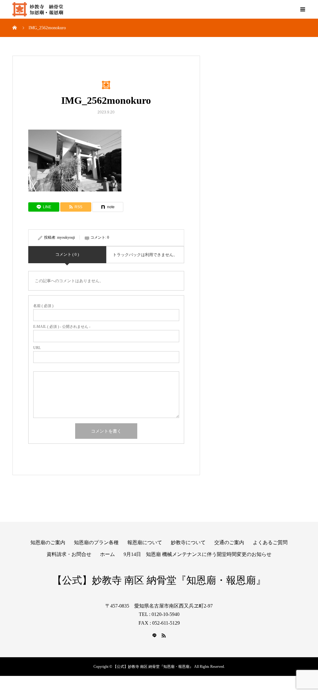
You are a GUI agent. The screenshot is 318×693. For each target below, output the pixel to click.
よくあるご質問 (270, 542)
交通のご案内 (229, 542)
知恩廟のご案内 (47, 542)
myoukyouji (66, 237)
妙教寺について (188, 542)
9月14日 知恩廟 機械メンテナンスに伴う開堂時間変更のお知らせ (197, 554)
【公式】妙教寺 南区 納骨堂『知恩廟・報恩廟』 (159, 580)
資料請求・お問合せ (69, 554)
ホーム (107, 554)
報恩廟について (144, 542)
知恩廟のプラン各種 (96, 542)
